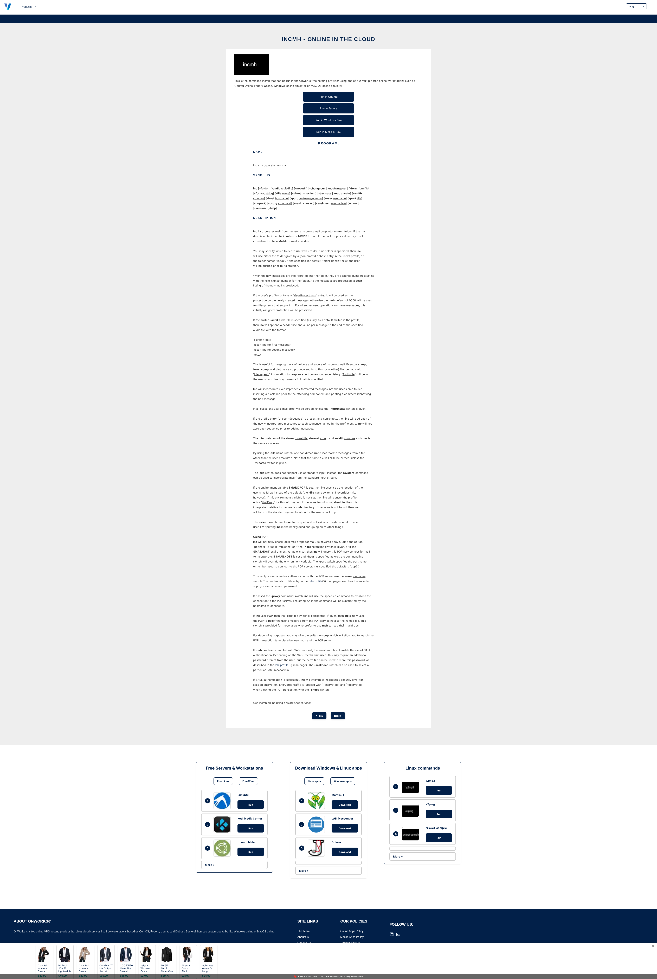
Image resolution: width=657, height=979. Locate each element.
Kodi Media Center (249, 818)
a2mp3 (430, 780)
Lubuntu (243, 795)
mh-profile (315, 581)
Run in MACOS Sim (328, 132)
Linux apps (314, 781)
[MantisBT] (317, 800)
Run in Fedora (328, 108)
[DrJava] (317, 848)
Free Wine (248, 781)
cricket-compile (436, 828)
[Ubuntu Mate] (223, 848)
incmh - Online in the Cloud (328, 39)
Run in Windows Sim (328, 120)
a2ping (430, 804)
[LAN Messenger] (317, 824)
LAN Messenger (342, 818)
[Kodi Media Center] (223, 824)
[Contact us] (398, 934)
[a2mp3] (411, 786)
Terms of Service (350, 942)
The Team (303, 931)
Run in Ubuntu (328, 96)
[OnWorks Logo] (8, 7)
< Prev (319, 715)
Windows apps (343, 781)
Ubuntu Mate (246, 842)
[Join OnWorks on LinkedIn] (392, 934)
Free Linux (223, 781)
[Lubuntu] (223, 800)
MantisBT (338, 795)
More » (210, 865)
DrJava (336, 842)
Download (345, 804)
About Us (303, 937)
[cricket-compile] (411, 833)
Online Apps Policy (351, 931)
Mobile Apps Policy (352, 937)
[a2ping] (411, 810)
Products (26, 6)
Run (250, 804)
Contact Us (304, 942)
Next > (338, 715)
